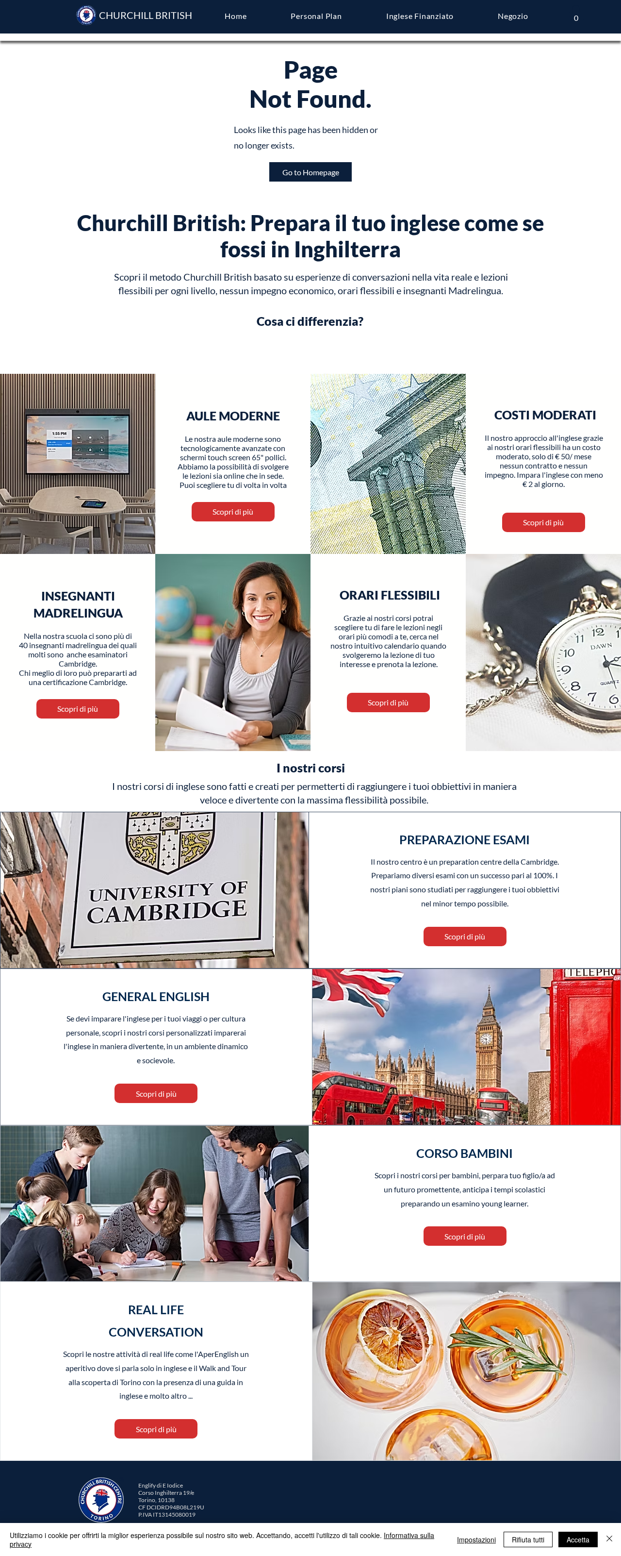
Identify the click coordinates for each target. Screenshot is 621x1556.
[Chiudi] (609, 1539)
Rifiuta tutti (528, 1539)
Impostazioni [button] (476, 1539)
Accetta (578, 1539)
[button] (576, 15)
